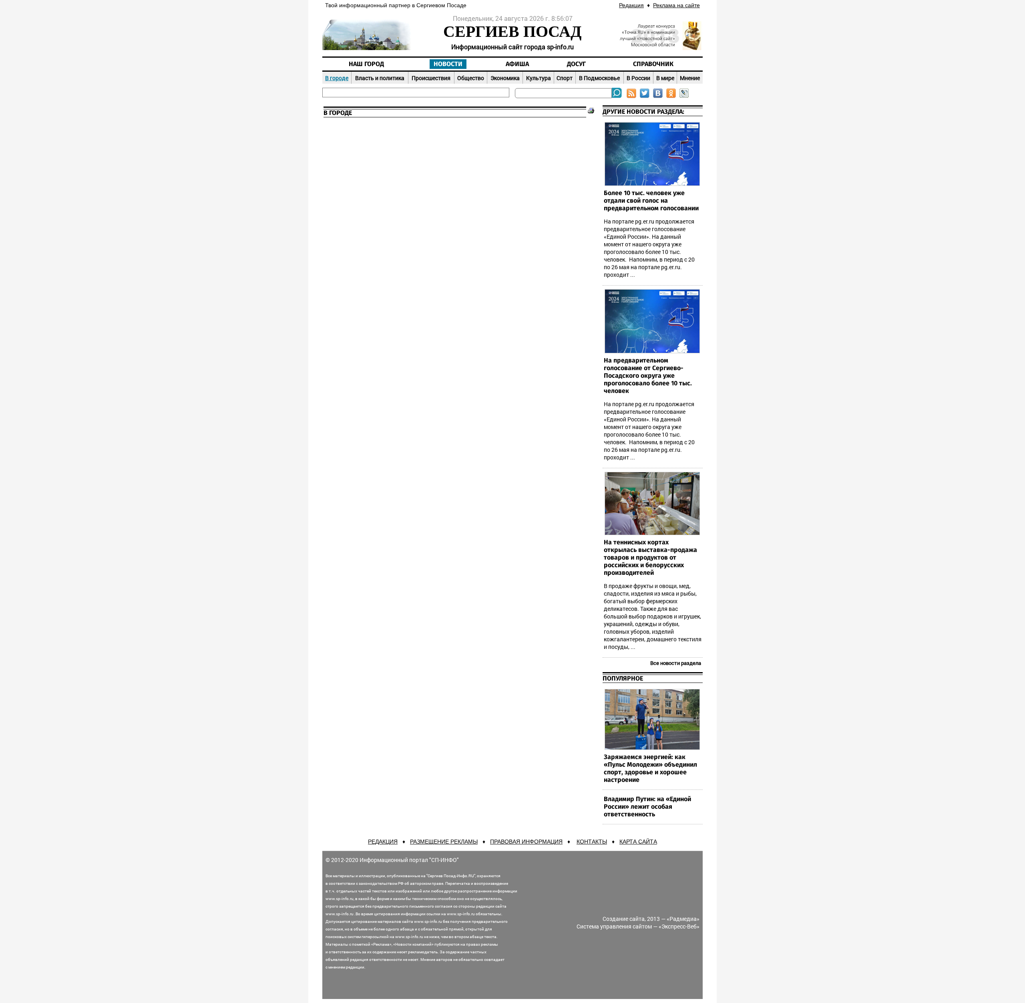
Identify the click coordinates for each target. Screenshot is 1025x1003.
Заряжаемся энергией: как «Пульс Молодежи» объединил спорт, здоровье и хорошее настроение (650, 768)
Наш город (366, 64)
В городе (336, 78)
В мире (665, 78)
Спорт (565, 78)
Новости (448, 64)
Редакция (631, 5)
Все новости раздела (675, 663)
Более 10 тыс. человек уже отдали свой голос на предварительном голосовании (651, 200)
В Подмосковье (599, 78)
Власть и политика (379, 78)
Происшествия (431, 78)
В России (638, 78)
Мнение (690, 78)
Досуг (576, 64)
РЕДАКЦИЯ (383, 841)
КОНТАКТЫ (592, 841)
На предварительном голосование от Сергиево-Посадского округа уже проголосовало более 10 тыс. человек (648, 375)
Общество (470, 78)
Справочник (653, 64)
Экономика (505, 78)
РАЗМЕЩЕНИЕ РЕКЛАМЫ (444, 841)
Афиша (517, 64)
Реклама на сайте (676, 5)
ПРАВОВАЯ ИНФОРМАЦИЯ (526, 841)
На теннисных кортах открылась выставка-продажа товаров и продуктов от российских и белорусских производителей (650, 557)
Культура (538, 78)
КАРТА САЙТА (638, 841)
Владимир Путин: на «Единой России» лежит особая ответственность (647, 807)
